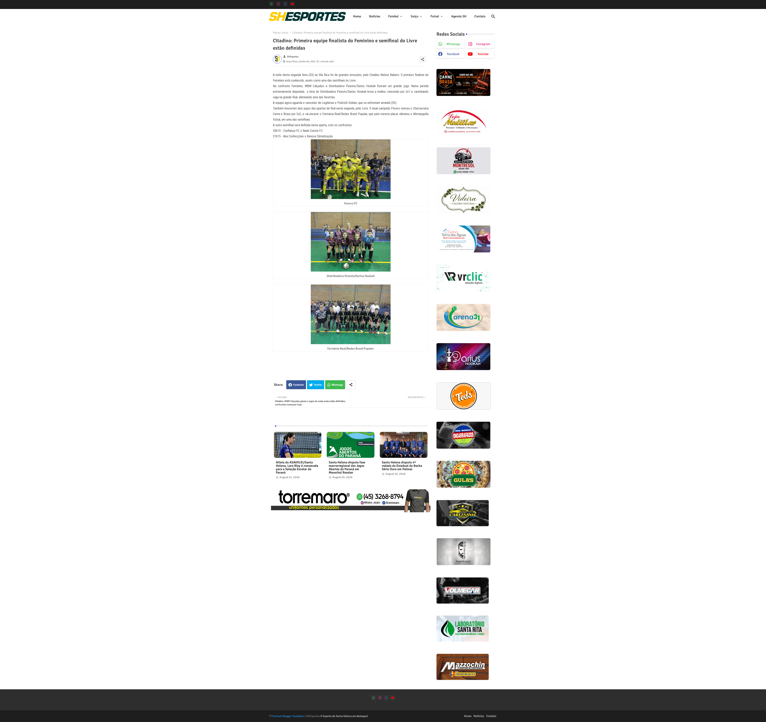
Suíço (414, 16)
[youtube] (292, 3)
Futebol (393, 16)
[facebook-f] (285, 3)
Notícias (374, 16)
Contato (479, 16)
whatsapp (453, 44)
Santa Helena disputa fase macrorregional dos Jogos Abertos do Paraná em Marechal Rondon (347, 467)
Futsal (434, 16)
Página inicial (280, 32)
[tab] (357, 16)
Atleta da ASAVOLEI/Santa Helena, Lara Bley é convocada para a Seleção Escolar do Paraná (297, 467)
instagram (483, 44)
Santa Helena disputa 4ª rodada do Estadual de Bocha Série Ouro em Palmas (402, 466)
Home (357, 16)
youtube (483, 54)
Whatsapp (337, 384)
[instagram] (278, 3)
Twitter (318, 384)
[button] (493, 17)
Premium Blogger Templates (287, 716)
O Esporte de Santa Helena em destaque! (344, 716)
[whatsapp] (271, 3)
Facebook (298, 384)
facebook (453, 54)
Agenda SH (458, 16)
